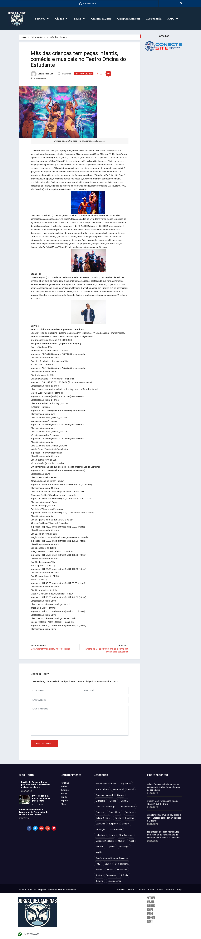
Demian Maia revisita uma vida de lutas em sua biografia (162, 802)
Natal (131, 841)
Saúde (64, 797)
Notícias (65, 783)
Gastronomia (154, 18)
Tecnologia (111, 875)
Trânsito (124, 875)
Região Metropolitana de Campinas (112, 858)
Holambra (100, 835)
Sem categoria (121, 864)
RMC (170, 18)
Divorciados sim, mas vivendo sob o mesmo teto (41, 798)
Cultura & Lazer (101, 18)
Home (23, 37)
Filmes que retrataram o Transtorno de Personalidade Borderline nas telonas (33, 812)
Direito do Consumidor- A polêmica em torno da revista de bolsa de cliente (35, 785)
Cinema (124, 801)
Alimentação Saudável (106, 783)
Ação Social (118, 789)
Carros (120, 795)
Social (64, 793)
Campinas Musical (128, 18)
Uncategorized (114, 881)
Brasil (77, 18)
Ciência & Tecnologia (105, 806)
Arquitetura (126, 783)
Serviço (99, 869)
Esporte (64, 800)
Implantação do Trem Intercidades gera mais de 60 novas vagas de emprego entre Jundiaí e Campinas (163, 835)
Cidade (59, 18)
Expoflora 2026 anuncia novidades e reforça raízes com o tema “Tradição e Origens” (164, 818)
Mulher (64, 786)
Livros (112, 835)
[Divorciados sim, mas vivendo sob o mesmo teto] (24, 799)
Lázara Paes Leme (45, 74)
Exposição (100, 829)
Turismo (65, 790)
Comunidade (114, 812)
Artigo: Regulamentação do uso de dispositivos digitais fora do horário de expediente (163, 787)
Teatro (99, 875)
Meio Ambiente (126, 835)
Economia (129, 818)
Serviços (40, 18)
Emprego (113, 824)
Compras (100, 812)
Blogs (63, 804)
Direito (118, 818)
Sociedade (122, 869)
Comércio (129, 812)
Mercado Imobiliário (105, 841)
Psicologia (124, 846)
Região (99, 852)
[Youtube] (41, 828)
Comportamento (127, 806)
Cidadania (100, 801)
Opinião (111, 846)
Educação (100, 824)
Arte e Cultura (102, 789)
